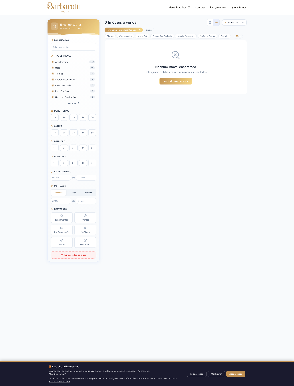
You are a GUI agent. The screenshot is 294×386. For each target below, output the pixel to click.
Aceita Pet (142, 36)
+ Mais (237, 36)
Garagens (60, 156)
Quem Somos (239, 7)
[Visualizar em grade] (210, 22)
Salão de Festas (207, 36)
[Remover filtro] (140, 29)
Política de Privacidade (59, 381)
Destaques (60, 209)
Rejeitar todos (196, 374)
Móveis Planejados (185, 36)
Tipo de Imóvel (62, 56)
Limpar (149, 30)
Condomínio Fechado (162, 36)
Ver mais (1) (73, 103)
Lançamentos (218, 7)
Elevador (224, 36)
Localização (61, 40)
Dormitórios (61, 111)
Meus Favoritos (178, 7)
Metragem (60, 186)
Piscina (110, 36)
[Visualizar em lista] (216, 22)
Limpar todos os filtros (75, 255)
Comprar (200, 7)
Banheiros (60, 141)
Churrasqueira (125, 36)
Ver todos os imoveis (175, 81)
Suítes (58, 126)
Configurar (216, 374)
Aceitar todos (235, 374)
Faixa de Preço (62, 171)
